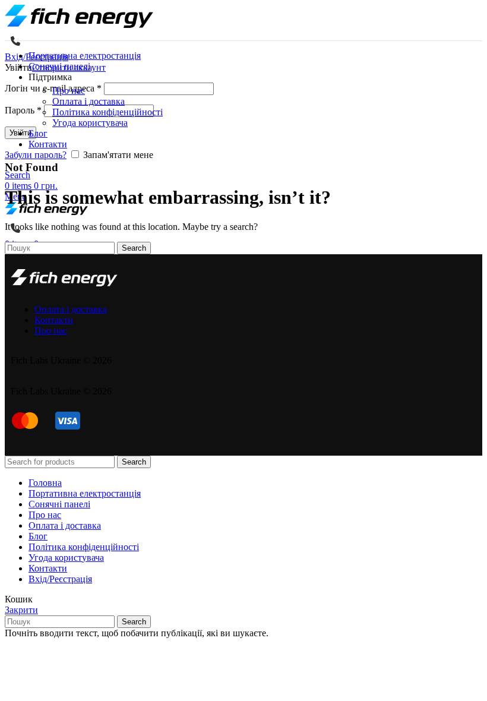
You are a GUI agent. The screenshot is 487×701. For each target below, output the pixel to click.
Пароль (23, 110)
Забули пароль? (36, 155)
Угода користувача (90, 123)
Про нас (68, 91)
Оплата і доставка (88, 101)
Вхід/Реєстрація (60, 579)
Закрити (21, 610)
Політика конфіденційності (107, 112)
